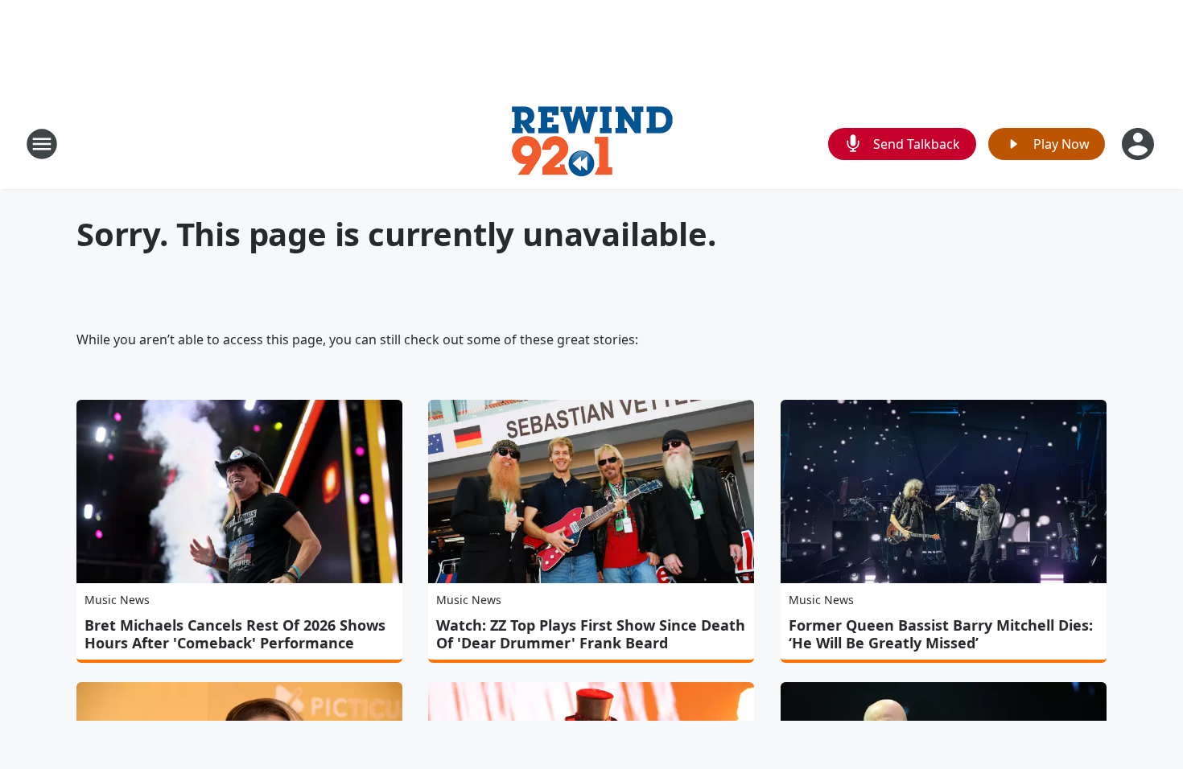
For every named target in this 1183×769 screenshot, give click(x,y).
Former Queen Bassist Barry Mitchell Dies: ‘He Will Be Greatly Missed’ (941, 634)
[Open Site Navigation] (42, 144)
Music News (117, 599)
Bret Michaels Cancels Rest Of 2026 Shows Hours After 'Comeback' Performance (234, 634)
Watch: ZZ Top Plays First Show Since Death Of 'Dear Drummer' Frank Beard (590, 634)
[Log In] (1139, 144)
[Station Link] (592, 143)
